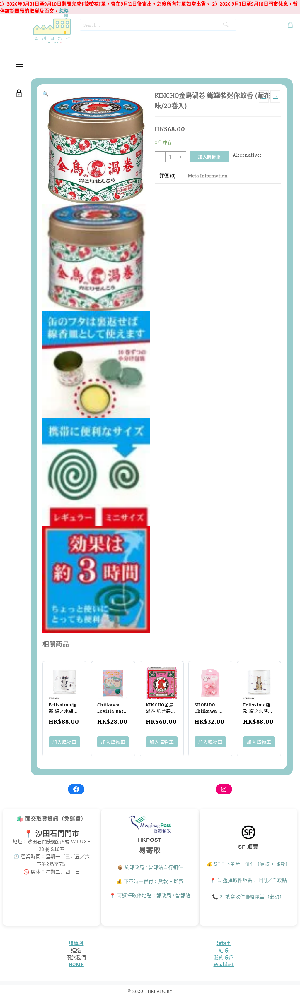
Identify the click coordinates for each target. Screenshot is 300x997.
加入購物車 (209, 157)
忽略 (64, 10)
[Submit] (226, 25)
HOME (76, 964)
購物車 (224, 943)
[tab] (167, 175)
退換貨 (76, 943)
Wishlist (224, 964)
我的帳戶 (223, 957)
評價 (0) (167, 175)
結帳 (224, 950)
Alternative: (247, 154)
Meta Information (208, 175)
